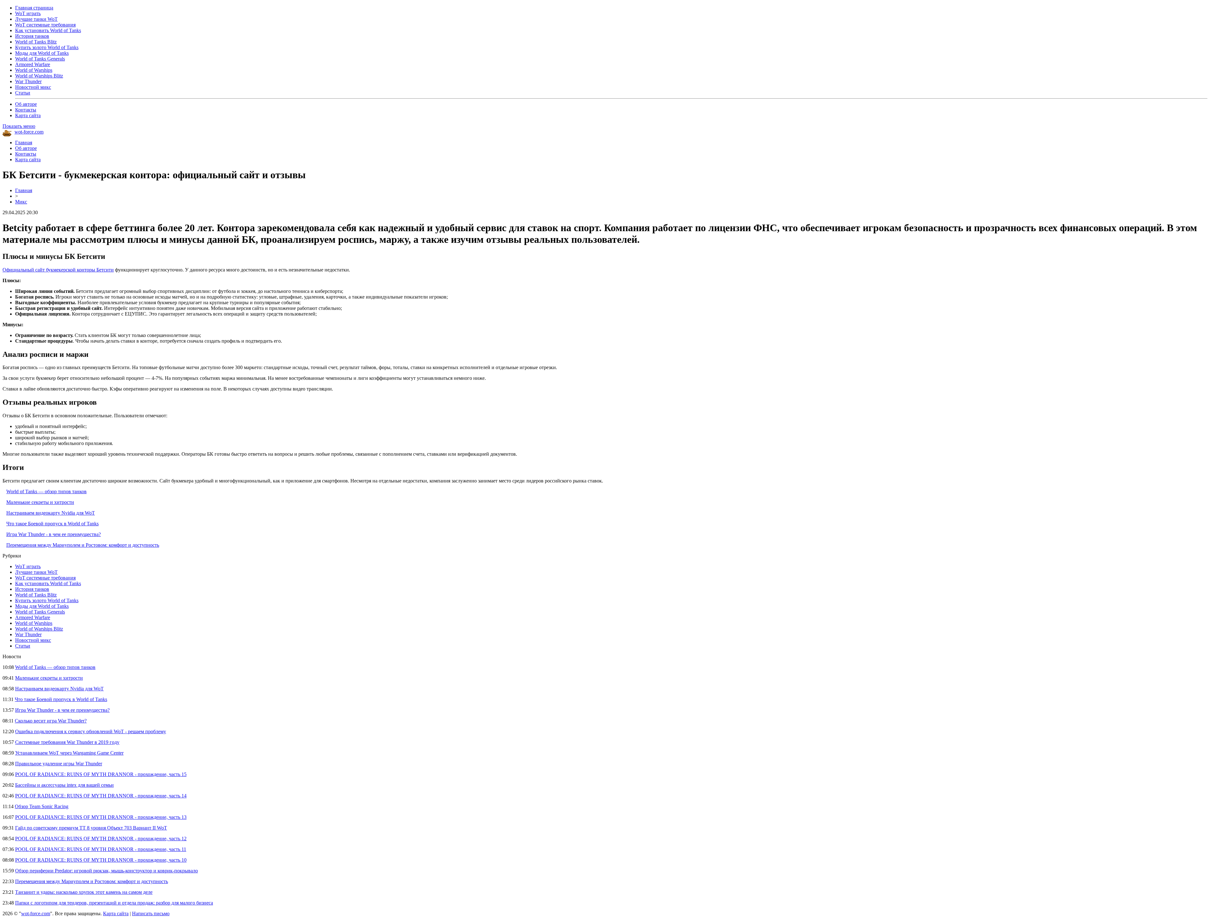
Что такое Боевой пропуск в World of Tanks (52, 523)
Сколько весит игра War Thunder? (51, 720)
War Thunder (28, 81)
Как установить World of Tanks (48, 30)
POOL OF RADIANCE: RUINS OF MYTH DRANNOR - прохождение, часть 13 (101, 817)
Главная (23, 142)
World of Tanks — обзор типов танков (46, 491)
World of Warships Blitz (39, 75)
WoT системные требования (45, 24)
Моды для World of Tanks (42, 53)
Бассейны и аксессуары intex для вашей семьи (64, 785)
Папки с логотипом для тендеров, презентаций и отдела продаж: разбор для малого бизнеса (114, 902)
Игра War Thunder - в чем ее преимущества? (53, 534)
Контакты (25, 109)
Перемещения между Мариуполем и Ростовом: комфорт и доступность (82, 545)
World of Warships (33, 70)
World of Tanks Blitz (36, 41)
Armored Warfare (32, 64)
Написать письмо (151, 913)
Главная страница (34, 7)
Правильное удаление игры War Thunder (58, 763)
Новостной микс (33, 87)
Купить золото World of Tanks (46, 47)
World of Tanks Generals (40, 58)
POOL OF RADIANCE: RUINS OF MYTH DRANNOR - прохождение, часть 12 (101, 838)
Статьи (22, 92)
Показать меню (19, 126)
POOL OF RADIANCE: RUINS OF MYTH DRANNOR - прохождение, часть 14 (101, 795)
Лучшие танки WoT (36, 19)
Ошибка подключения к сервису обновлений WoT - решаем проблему (90, 731)
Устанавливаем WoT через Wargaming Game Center (69, 753)
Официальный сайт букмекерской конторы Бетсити (58, 269)
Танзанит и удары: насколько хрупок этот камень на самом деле (84, 892)
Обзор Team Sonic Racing (41, 806)
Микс (21, 201)
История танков (32, 36)
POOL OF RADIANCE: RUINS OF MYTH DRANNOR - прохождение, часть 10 (101, 860)
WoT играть (28, 13)
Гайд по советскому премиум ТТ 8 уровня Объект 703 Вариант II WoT (91, 828)
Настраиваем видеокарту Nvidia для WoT (50, 513)
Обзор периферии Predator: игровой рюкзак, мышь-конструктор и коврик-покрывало (106, 870)
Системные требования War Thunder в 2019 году (67, 742)
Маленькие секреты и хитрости (40, 502)
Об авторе (26, 104)
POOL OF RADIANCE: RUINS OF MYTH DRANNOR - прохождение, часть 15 (101, 774)
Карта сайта (28, 115)
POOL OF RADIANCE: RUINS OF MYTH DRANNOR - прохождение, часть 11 (100, 849)
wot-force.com (28, 131)
